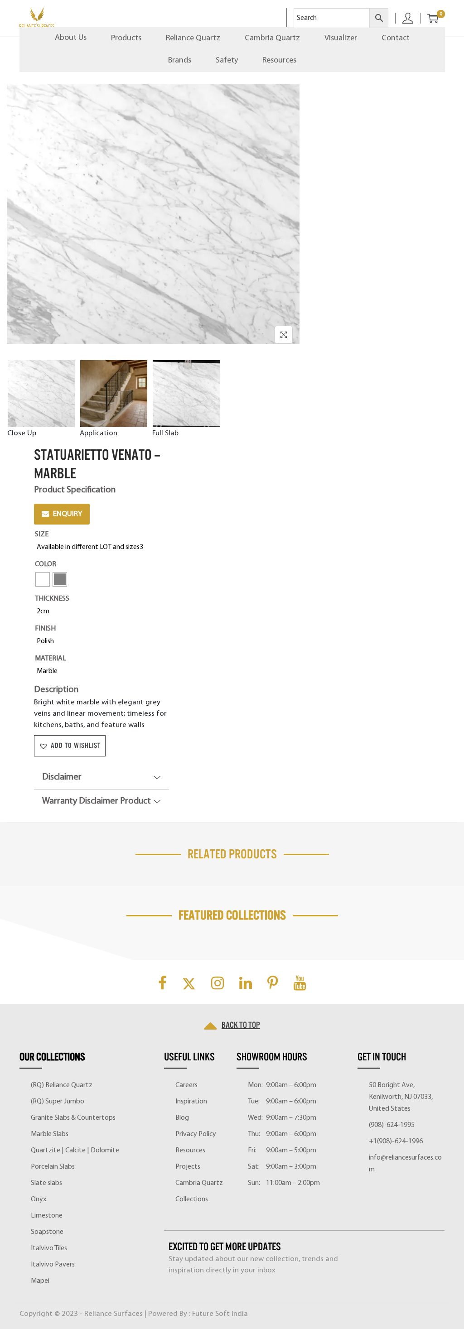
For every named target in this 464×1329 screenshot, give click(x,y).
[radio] (92, 547)
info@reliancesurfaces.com (405, 1163)
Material (50, 658)
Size (41, 534)
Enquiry (67, 514)
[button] (70, 745)
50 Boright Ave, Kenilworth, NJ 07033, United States (401, 1097)
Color (45, 564)
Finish (45, 628)
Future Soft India (220, 1314)
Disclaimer (62, 777)
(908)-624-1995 (392, 1125)
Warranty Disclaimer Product (96, 801)
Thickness (52, 598)
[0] (429, 18)
